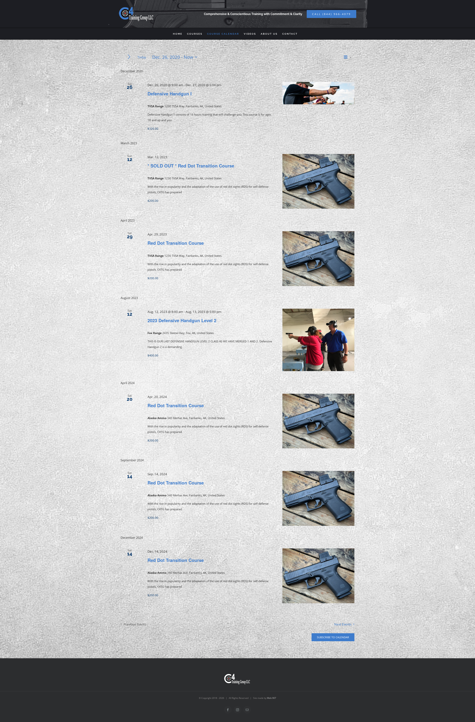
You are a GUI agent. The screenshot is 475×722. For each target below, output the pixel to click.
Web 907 (271, 698)
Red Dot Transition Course (176, 243)
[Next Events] (129, 57)
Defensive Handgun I (170, 93)
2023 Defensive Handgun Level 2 (182, 320)
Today (141, 57)
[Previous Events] (123, 57)
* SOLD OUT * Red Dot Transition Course (191, 165)
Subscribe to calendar (333, 637)
